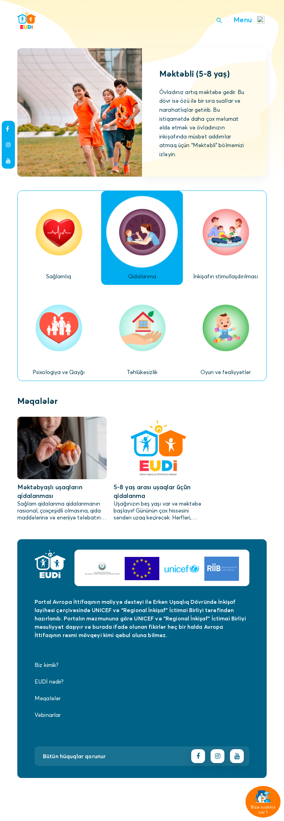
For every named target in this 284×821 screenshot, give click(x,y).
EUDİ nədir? (49, 681)
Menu (242, 19)
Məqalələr (48, 698)
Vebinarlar (48, 714)
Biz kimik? (47, 664)
